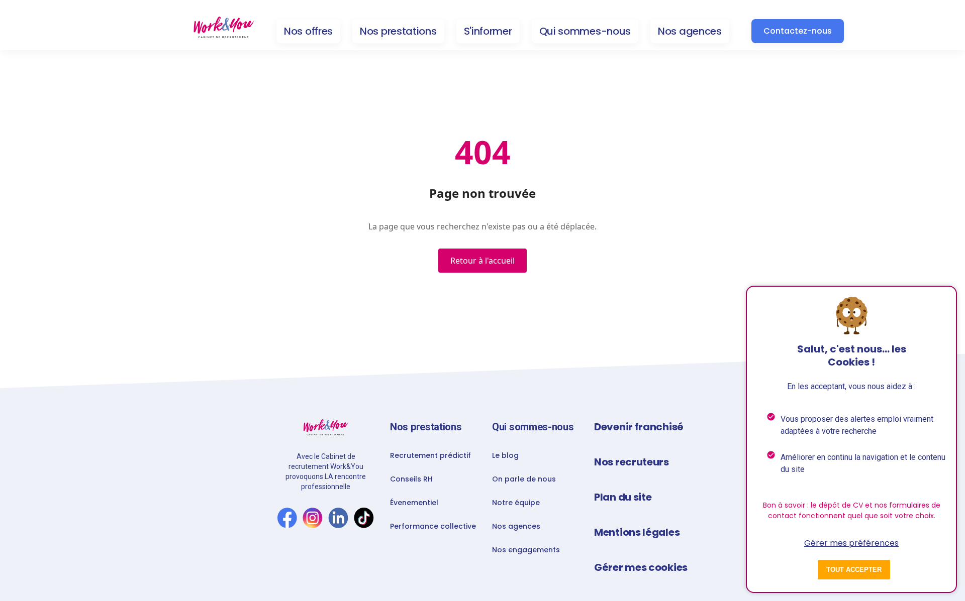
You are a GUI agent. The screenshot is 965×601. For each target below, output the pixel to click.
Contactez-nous (797, 31)
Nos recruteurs (631, 462)
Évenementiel (414, 503)
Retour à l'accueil (482, 260)
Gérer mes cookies (641, 567)
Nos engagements (526, 550)
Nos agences (690, 31)
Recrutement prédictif (430, 455)
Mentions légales (637, 532)
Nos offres (308, 31)
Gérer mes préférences (851, 543)
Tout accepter (854, 569)
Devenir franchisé (639, 427)
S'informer (488, 31)
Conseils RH (411, 479)
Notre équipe (516, 503)
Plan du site (622, 497)
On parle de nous (524, 479)
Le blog (505, 455)
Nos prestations (398, 31)
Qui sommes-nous (585, 31)
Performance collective (433, 526)
